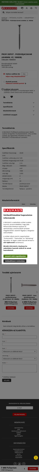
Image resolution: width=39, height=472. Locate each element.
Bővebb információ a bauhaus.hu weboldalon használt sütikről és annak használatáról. (17, 248)
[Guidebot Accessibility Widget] (36, 458)
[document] (19, 235)
